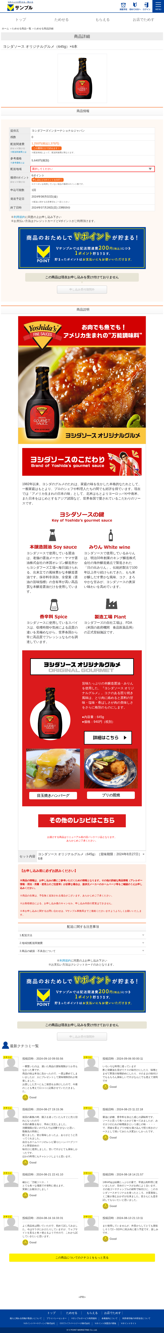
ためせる (61, 20)
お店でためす (143, 20)
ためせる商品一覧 (21, 28)
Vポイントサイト (128, 1323)
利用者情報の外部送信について (136, 1318)
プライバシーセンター (57, 1318)
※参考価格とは (17, 163)
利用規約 (19, 217)
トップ (20, 20)
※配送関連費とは (18, 152)
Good (29, 1097)
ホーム (5, 28)
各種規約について (110, 1318)
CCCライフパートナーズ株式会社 (75, 1323)
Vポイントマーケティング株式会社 (39, 1323)
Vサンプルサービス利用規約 (84, 1318)
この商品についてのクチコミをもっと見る (82, 1257)
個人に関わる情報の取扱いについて (26, 1318)
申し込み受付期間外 (82, 289)
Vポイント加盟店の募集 (105, 1323)
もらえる (102, 20)
